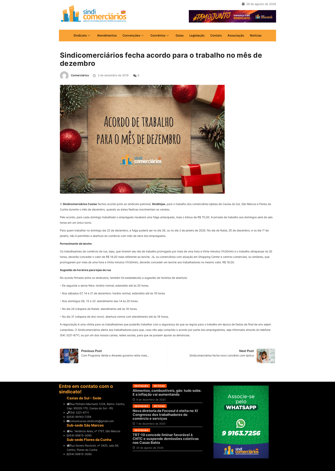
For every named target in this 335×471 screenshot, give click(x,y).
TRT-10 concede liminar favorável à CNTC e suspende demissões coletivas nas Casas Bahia (166, 439)
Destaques (141, 386)
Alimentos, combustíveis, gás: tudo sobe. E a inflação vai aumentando (167, 392)
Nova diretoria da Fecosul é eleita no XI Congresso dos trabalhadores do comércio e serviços (165, 415)
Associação (236, 35)
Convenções (131, 35)
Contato (216, 35)
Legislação (197, 35)
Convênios (157, 35)
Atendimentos (107, 35)
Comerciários (80, 75)
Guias (180, 35)
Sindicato (80, 35)
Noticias (159, 386)
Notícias (256, 35)
